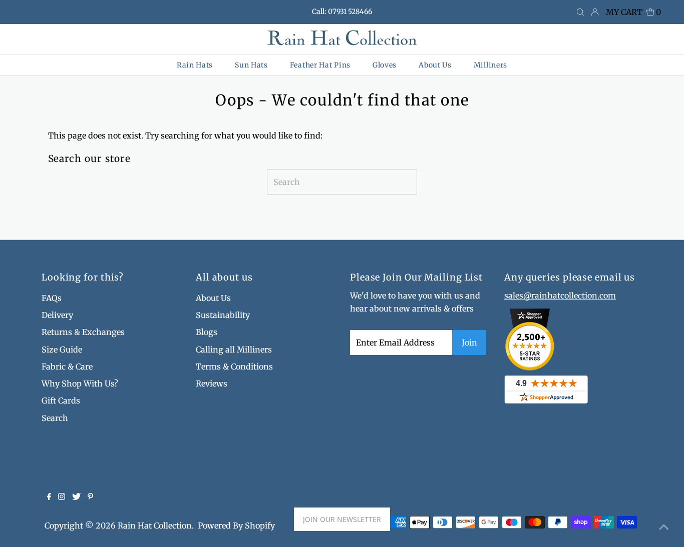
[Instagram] (62, 497)
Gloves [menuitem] (385, 65)
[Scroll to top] (664, 527)
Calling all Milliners (234, 349)
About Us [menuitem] (435, 65)
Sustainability (223, 315)
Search (55, 418)
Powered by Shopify (236, 525)
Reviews (211, 383)
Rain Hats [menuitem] (195, 65)
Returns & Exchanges (83, 332)
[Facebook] (49, 497)
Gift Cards (61, 401)
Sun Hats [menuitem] (251, 65)
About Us (213, 298)
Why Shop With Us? (80, 383)
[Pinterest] (90, 497)
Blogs (206, 332)
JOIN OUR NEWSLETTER (342, 519)
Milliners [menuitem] (490, 65)
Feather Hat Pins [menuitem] (320, 65)
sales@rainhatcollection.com (560, 295)
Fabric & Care (67, 367)
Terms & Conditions (234, 367)
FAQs (52, 298)
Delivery (57, 315)
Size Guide (62, 349)
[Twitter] (76, 497)
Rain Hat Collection (155, 525)
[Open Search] (580, 12)
